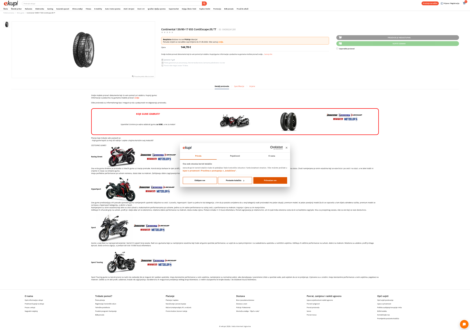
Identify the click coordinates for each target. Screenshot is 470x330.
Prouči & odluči (242, 9)
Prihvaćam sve (270, 180)
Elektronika (39, 9)
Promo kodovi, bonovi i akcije (176, 311)
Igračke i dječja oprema (157, 9)
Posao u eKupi (30, 307)
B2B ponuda (229, 9)
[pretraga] (204, 3)
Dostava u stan (241, 304)
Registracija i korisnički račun (105, 304)
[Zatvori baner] (286, 148)
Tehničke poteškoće (102, 307)
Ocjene (252, 86)
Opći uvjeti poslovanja (385, 300)
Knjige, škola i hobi (189, 9)
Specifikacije (239, 86)
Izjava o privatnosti (384, 304)
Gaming (50, 9)
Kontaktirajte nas (383, 315)
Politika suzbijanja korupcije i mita (389, 307)
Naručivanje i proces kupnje (176, 304)
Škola (5, 9)
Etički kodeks (382, 311)
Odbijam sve (199, 180)
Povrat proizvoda (313, 307)
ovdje (220, 42)
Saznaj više (268, 54)
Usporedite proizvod (346, 49)
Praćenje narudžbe (430, 3)
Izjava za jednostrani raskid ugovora (320, 300)
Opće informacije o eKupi (34, 300)
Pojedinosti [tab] (235, 156)
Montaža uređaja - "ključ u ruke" (247, 311)
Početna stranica (8, 13)
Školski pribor (16, 9)
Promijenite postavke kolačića (388, 318)
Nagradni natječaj (31, 311)
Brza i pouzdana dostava (245, 300)
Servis (309, 311)
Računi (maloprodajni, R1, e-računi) (178, 307)
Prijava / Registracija (451, 3)
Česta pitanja (100, 300)
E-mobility (98, 9)
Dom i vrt (141, 9)
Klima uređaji (77, 9)
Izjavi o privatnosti (191, 171)
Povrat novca (311, 315)
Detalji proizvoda (222, 87)
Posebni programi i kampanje (106, 311)
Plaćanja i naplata (172, 300)
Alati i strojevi (129, 9)
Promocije (217, 9)
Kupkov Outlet (204, 9)
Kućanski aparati (62, 9)
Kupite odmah (399, 43)
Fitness (88, 9)
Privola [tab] (198, 156)
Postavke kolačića (233, 180)
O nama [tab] (271, 156)
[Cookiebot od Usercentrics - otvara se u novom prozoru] (272, 148)
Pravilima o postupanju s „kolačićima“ (218, 171)
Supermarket (174, 9)
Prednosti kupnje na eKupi (34, 304)
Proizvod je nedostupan (399, 37)
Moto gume (20, 13)
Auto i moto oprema (112, 9)
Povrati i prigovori (313, 304)
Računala (28, 9)
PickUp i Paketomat (243, 307)
